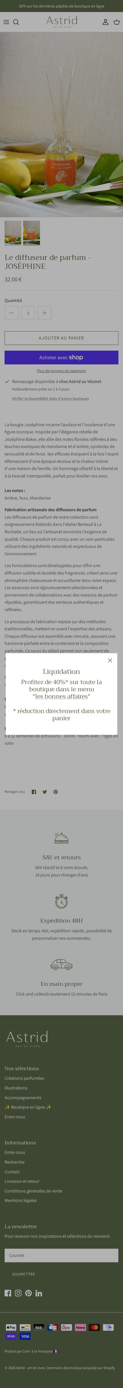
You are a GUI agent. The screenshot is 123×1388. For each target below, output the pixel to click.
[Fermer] (110, 660)
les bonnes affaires (61, 696)
